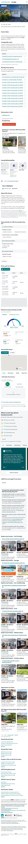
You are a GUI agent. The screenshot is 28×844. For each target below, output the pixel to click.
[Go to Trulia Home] (14, 2)
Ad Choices (8, 822)
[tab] (5, 269)
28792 (20, 210)
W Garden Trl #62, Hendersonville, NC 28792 (12, 98)
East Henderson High (18, 519)
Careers (23, 820)
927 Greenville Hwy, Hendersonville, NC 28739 (13, 77)
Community (9, 445)
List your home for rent (9, 124)
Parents (25, 445)
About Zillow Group (10, 820)
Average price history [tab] (14, 314)
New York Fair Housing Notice (6, 809)
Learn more (11, 441)
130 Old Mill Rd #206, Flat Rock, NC (10, 59)
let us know (11, 830)
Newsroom (3, 821)
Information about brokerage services (9, 810)
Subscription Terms (20, 821)
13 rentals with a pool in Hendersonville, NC (12, 611)
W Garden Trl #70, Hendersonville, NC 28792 (12, 103)
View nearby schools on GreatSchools (12, 402)
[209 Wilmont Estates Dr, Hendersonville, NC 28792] (8, 694)
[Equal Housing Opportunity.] (16, 834)
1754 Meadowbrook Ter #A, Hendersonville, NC (13, 61)
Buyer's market (14, 327)
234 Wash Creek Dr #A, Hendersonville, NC (12, 56)
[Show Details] (25, 56)
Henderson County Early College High (11, 522)
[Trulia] (2, 815)
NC (5, 735)
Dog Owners (17, 445)
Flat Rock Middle (12, 520)
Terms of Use (14, 821)
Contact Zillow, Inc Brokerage (7, 812)
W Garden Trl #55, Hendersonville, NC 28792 (12, 85)
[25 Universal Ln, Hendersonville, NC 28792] (8, 570)
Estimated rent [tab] (6, 115)
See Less (5, 261)
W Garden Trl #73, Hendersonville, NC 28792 (12, 87)
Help (25, 821)
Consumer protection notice (20, 810)
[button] (27, 2)
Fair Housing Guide (18, 820)
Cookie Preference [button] (14, 822)
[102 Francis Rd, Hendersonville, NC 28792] (8, 546)
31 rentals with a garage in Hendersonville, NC (13, 563)
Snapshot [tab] (4, 314)
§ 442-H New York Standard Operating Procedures (9, 808)
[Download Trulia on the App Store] (9, 815)
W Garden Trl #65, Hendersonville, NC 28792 (12, 95)
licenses (9, 805)
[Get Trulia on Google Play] (18, 815)
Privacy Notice (3, 822)
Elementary (10, 373)
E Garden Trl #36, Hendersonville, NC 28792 (12, 90)
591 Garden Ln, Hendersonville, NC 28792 (12, 79)
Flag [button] (23, 467)
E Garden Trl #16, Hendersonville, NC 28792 (12, 106)
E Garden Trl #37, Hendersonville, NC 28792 (12, 93)
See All (4, 439)
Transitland (17, 799)
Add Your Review (14, 472)
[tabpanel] (14, 137)
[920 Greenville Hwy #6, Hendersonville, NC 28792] (9, 141)
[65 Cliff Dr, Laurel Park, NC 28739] (8, 718)
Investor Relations (8, 821)
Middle (17, 373)
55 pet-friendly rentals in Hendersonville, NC (13, 539)
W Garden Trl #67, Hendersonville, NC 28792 (12, 101)
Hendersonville (5, 495)
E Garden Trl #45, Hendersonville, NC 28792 (12, 82)
